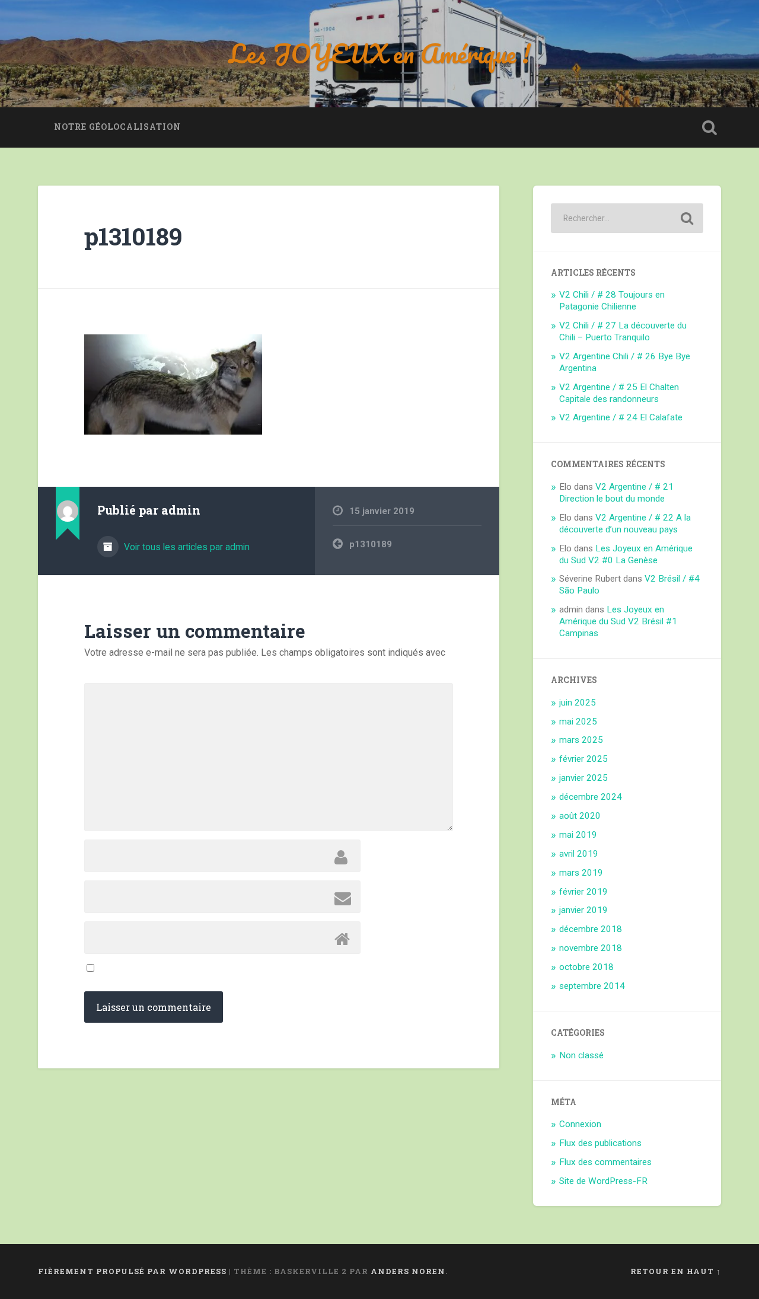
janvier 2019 (583, 910)
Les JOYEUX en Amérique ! (380, 53)
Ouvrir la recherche (709, 127)
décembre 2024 (590, 796)
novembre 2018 (590, 948)
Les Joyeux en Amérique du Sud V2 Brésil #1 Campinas (618, 621)
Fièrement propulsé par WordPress (132, 1271)
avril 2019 (578, 853)
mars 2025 (581, 740)
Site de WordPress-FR (603, 1181)
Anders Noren (408, 1271)
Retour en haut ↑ (675, 1271)
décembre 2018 (590, 929)
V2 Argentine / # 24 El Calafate (621, 417)
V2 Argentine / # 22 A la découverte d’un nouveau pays (625, 523)
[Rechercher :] (627, 218)
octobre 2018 (586, 967)
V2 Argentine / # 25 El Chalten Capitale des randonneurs (619, 393)
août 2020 (580, 815)
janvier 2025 (583, 778)
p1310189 (133, 236)
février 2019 (583, 891)
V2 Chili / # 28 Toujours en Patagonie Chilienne (612, 300)
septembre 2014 (592, 986)
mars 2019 (581, 872)
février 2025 (583, 759)
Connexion (580, 1124)
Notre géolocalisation (117, 127)
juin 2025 (577, 702)
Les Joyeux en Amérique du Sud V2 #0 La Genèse (626, 554)
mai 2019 (578, 834)
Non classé (581, 1055)
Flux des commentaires (605, 1162)
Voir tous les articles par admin (186, 547)
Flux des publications (600, 1143)
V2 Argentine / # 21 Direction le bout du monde (616, 492)
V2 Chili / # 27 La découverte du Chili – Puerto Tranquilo (623, 331)
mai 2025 (578, 721)
